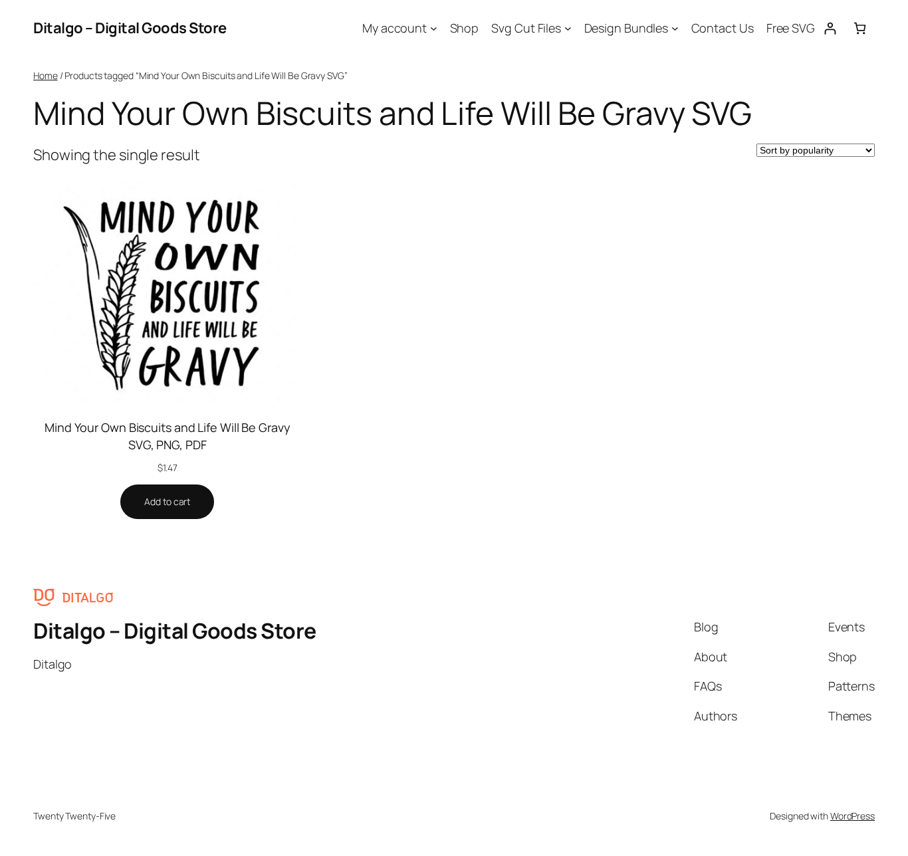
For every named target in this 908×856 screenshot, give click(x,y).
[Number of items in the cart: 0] (860, 28)
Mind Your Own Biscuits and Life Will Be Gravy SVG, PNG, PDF (167, 435)
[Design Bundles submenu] (675, 28)
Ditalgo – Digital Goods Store (130, 28)
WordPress (852, 815)
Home (45, 75)
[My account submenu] (433, 28)
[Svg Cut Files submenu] (568, 28)
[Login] (830, 28)
